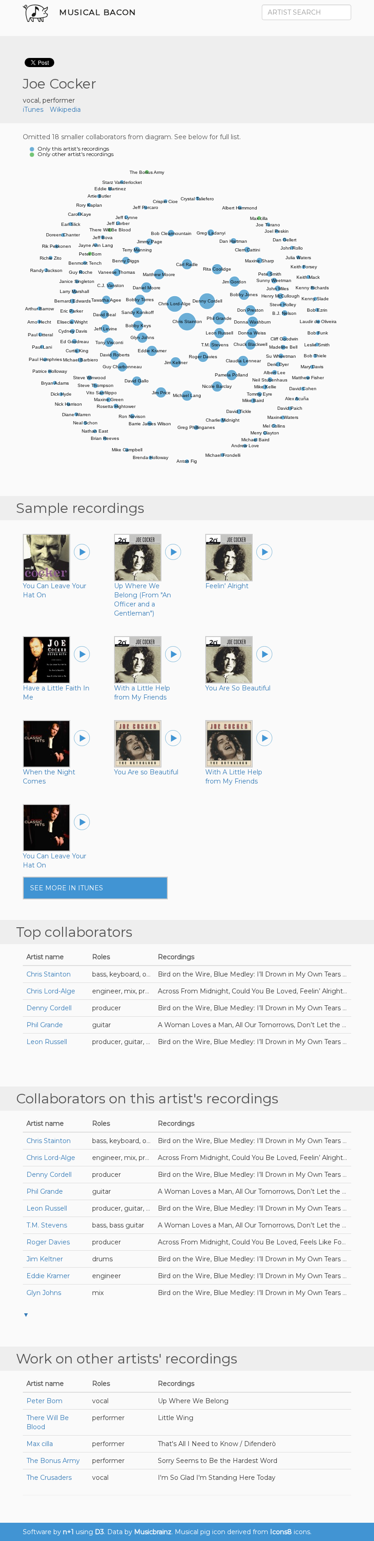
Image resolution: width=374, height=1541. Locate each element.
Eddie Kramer (48, 1276)
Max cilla (39, 1444)
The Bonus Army (53, 1461)
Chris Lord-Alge (50, 991)
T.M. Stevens (46, 1225)
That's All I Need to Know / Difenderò (217, 1444)
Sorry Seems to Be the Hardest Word (217, 1461)
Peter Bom (44, 1401)
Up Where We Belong (193, 1401)
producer (106, 1008)
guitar (101, 1025)
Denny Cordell (49, 1008)
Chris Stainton (48, 974)
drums (102, 1259)
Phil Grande (44, 1025)
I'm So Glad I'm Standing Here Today (216, 1477)
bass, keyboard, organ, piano (137, 974)
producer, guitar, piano (127, 1042)
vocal (100, 1401)
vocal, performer (49, 100)
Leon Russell (46, 1042)
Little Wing (175, 1418)
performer (108, 1418)
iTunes (33, 109)
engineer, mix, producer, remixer (143, 991)
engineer (106, 1276)
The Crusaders (49, 1477)
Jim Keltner (44, 1259)
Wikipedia (65, 109)
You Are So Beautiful (237, 688)
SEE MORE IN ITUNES (66, 888)
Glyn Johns (43, 1293)
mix (98, 1293)
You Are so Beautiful (146, 772)
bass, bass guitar (118, 1225)
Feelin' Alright (227, 586)
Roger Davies (48, 1242)
